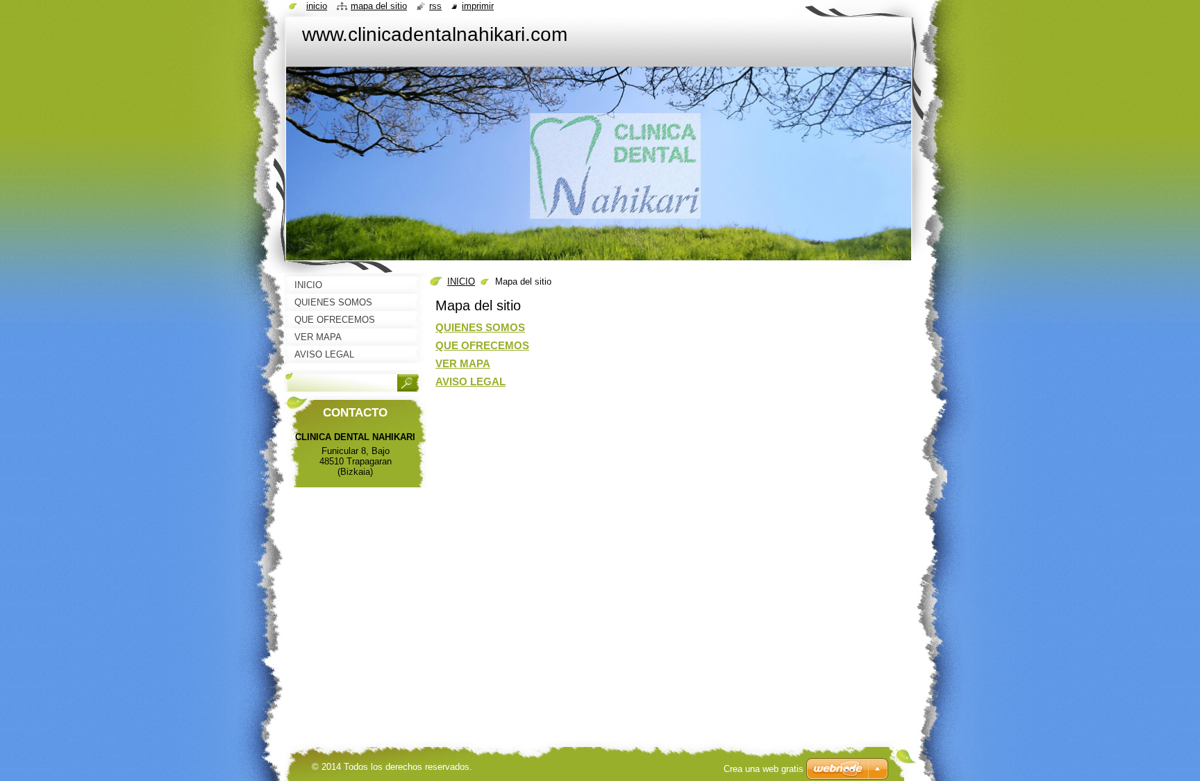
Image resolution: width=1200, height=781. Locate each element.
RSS (435, 6)
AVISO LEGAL (470, 381)
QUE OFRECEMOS (482, 345)
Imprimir (478, 6)
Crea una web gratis (763, 769)
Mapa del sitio (379, 6)
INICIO (461, 281)
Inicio (316, 6)
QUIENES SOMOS (480, 327)
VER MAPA (462, 363)
